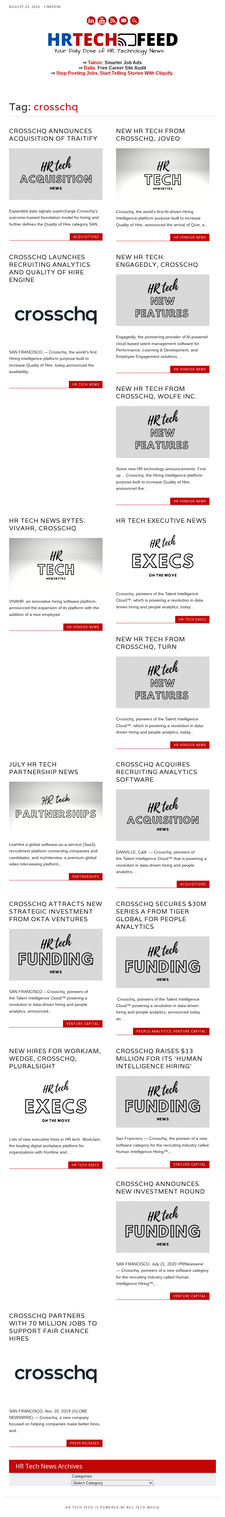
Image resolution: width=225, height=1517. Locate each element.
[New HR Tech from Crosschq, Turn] (162, 706)
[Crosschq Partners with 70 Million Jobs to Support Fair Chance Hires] (55, 1398)
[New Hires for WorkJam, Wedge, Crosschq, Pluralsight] (55, 1126)
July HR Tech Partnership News (44, 768)
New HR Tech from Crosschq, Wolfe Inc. (156, 392)
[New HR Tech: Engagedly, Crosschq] (162, 324)
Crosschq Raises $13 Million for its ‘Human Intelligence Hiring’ (159, 1058)
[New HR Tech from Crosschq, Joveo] (162, 199)
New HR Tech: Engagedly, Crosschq (157, 261)
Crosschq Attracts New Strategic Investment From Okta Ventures (55, 911)
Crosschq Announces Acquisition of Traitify (53, 134)
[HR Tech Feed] (112, 54)
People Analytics (154, 1031)
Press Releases (84, 1443)
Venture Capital (83, 1023)
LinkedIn (52, 6)
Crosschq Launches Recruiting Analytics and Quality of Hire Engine (50, 268)
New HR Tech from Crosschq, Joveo (150, 134)
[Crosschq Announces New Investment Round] (162, 1251)
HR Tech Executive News (161, 521)
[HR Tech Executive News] (162, 581)
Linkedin (91, 20)
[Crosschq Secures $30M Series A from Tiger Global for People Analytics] (162, 986)
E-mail (124, 21)
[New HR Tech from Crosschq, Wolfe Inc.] (162, 456)
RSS (112, 20)
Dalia (89, 67)
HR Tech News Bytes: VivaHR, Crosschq (47, 524)
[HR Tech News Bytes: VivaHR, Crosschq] (55, 589)
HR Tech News (85, 384)
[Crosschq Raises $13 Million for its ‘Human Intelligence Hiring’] (162, 1126)
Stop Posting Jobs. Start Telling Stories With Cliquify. (114, 73)
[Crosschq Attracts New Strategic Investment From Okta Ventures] (55, 979)
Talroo (95, 62)
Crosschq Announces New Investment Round (160, 1187)
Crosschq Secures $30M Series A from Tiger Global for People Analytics (161, 915)
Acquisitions (86, 236)
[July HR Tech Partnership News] (55, 832)
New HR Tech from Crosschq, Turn (150, 643)
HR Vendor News (190, 237)
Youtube (102, 20)
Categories (82, 1476)
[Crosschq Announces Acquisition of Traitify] (55, 198)
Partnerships (85, 876)
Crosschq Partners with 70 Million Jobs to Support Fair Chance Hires (53, 1327)
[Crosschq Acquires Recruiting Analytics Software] (162, 839)
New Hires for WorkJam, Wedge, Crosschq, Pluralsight (55, 1058)
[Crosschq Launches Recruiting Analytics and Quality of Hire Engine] (55, 339)
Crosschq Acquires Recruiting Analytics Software (156, 771)
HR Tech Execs (192, 619)
